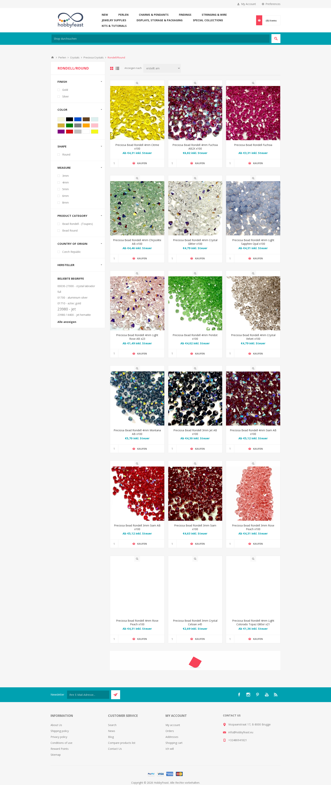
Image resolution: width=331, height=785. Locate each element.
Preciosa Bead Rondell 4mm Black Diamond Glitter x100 (253, 711)
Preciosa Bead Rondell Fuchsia (253, 145)
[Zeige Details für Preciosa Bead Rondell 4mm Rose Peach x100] (137, 589)
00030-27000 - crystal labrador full (76, 289)
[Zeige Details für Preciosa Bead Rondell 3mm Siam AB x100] (137, 494)
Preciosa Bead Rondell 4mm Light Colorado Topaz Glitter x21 (253, 622)
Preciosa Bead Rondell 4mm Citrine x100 (137, 146)
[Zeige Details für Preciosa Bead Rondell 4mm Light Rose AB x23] (137, 303)
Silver (65, 96)
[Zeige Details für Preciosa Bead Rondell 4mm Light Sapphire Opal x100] (253, 208)
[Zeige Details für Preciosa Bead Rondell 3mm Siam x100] (195, 494)
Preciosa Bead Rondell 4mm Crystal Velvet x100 (253, 337)
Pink (94, 125)
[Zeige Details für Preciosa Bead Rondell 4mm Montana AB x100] (137, 398)
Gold (65, 90)
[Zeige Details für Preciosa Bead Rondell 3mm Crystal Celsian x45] (195, 589)
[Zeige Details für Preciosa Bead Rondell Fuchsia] (253, 113)
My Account (248, 4)
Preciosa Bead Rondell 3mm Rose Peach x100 (253, 527)
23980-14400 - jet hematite (74, 315)
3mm (65, 176)
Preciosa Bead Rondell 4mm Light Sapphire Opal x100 (253, 242)
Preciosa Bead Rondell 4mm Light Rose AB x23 (137, 337)
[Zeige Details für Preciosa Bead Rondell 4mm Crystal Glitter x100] (195, 208)
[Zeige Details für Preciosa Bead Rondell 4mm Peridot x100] (195, 303)
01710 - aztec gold (69, 303)
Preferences (272, 4)
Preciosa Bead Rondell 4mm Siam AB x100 (253, 432)
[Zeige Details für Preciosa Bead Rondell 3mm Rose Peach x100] (253, 494)
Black (69, 119)
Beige (61, 119)
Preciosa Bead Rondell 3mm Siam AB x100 (137, 527)
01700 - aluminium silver (72, 297)
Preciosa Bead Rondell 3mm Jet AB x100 (195, 432)
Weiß (86, 131)
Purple (61, 131)
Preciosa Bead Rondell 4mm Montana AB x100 (137, 432)
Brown (86, 119)
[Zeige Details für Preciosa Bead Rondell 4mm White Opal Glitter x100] (137, 678)
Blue (77, 119)
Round (66, 154)
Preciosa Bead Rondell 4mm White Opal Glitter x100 (137, 711)
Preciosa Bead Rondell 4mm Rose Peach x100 (137, 622)
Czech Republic (71, 252)
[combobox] (161, 38)
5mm (65, 189)
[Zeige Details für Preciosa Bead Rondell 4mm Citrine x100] (137, 113)
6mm (65, 196)
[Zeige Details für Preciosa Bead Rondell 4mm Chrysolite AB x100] (137, 208)
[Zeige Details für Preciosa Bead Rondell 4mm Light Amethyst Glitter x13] (195, 678)
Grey (77, 125)
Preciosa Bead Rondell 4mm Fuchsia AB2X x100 (195, 146)
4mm (65, 182)
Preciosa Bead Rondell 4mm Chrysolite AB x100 (137, 242)
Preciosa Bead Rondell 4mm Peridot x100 (195, 337)
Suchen (275, 38)
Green (69, 125)
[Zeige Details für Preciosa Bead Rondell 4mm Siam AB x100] (253, 398)
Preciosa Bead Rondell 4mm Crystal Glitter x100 (195, 242)
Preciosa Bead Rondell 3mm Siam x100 (195, 527)
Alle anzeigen (66, 322)
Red (69, 131)
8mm (65, 202)
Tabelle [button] (111, 68)
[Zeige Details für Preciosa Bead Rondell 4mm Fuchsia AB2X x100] (195, 113)
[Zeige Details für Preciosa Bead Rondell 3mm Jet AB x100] (195, 398)
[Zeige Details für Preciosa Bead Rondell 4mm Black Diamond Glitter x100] (253, 678)
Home (52, 57)
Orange (86, 125)
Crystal (94, 119)
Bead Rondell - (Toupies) (77, 224)
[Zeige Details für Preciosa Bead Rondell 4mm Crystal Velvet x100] (253, 303)
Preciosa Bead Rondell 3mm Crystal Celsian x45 (195, 622)
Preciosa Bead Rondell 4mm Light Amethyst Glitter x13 (195, 711)
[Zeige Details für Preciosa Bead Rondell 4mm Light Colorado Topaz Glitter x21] (253, 589)
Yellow (94, 131)
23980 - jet (66, 309)
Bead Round (70, 230)
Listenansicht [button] (117, 68)
